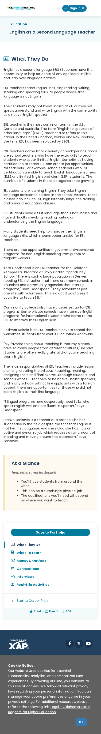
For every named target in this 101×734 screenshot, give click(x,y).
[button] (65, 8)
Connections (28, 568)
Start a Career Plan (32, 600)
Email (53, 611)
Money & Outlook (31, 560)
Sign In (75, 8)
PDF (68, 611)
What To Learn (29, 552)
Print (37, 611)
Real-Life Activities (33, 584)
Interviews (26, 576)
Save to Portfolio (50, 532)
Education (18, 24)
